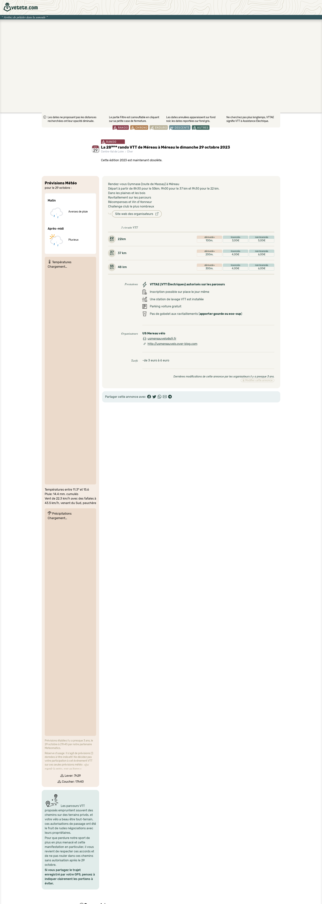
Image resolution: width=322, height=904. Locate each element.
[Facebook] (149, 396)
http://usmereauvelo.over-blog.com (172, 344)
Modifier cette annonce (259, 380)
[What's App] (159, 396)
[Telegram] (170, 396)
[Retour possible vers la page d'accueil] (21, 7)
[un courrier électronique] (165, 396)
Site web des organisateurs (135, 214)
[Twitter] (154, 396)
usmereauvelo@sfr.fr (162, 338)
